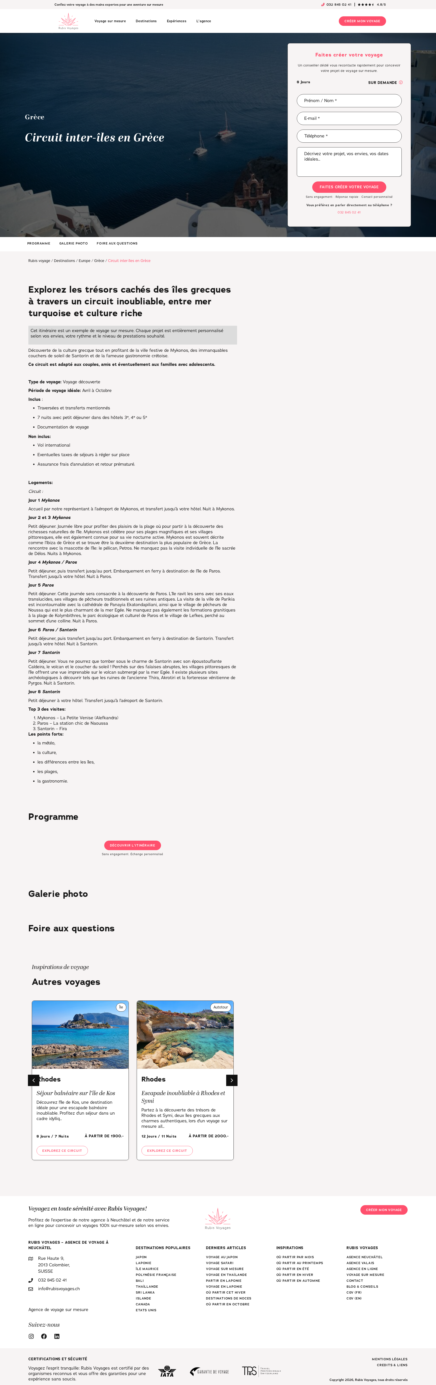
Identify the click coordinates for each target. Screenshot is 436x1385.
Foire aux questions (117, 243)
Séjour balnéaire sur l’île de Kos (76, 1093)
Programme (38, 243)
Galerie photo (73, 243)
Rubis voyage (39, 260)
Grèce (99, 260)
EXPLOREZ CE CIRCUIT (62, 1151)
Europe (84, 260)
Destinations (146, 21)
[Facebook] (45, 1336)
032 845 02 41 (349, 212)
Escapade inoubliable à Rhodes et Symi (183, 1097)
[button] (401, 83)
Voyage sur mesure (110, 21)
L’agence (203, 21)
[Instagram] (32, 1336)
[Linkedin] (58, 1336)
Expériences (176, 21)
